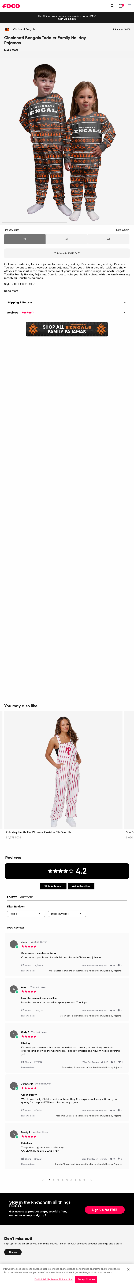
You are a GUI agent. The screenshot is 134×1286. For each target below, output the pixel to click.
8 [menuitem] (80, 1180)
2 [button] (99, 222)
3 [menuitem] (58, 1180)
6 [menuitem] (71, 1180)
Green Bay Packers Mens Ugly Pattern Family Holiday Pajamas (91, 1016)
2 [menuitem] (54, 1180)
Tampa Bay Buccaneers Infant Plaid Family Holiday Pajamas (92, 1068)
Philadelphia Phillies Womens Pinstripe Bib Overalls (38, 832)
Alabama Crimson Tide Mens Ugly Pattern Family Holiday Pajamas (89, 1116)
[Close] (128, 1269)
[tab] (53, 886)
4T (108, 239)
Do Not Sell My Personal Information (54, 1279)
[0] (120, 6)
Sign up (13, 1252)
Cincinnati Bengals (24, 29)
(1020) (127, 30)
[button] (27, 965)
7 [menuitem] (75, 1180)
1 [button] (34, 222)
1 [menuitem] (49, 1180)
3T (67, 239)
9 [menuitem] (84, 1180)
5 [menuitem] (67, 1180)
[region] (67, 1275)
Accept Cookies (86, 1279)
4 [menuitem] (62, 1180)
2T (25, 239)
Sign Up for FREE (105, 1210)
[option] (67, 17)
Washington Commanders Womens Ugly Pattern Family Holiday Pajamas (85, 971)
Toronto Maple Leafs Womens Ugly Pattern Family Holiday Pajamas (88, 1164)
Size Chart (122, 230)
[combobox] (26, 914)
